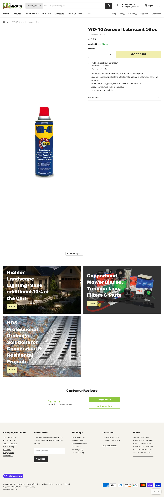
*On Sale (46, 14)
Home (6, 14)
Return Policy (8, 447)
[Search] (108, 6)
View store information (99, 69)
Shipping (132, 14)
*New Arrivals (32, 14)
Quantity (91, 48)
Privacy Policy (9, 440)
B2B (89, 14)
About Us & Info (75, 14)
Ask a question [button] (104, 406)
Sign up (41, 459)
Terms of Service (10, 443)
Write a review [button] (104, 400)
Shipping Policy (9, 437)
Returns (144, 14)
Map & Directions (109, 446)
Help (114, 14)
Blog (122, 14)
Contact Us (7, 484)
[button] (149, 5)
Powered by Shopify (10, 489)
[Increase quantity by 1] (110, 54)
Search (67, 484)
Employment (8, 453)
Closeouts (59, 14)
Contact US (8, 456)
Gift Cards (156, 14)
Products (17, 14)
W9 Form (7, 450)
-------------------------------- (143, 456)
